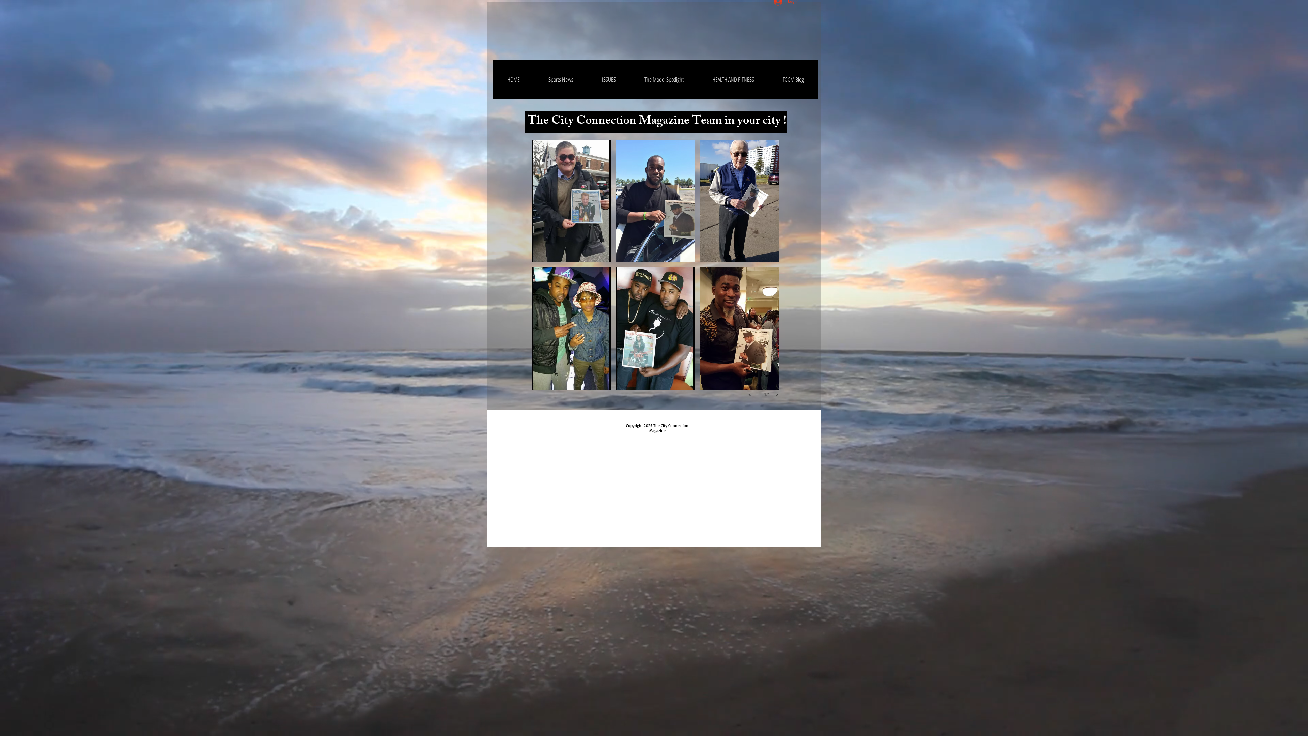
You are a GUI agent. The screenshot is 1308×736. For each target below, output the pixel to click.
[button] (571, 201)
